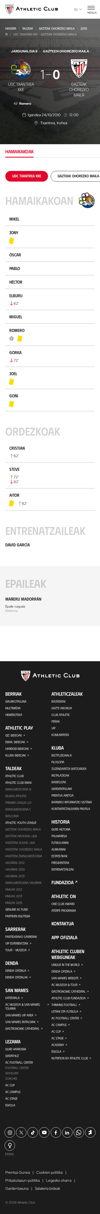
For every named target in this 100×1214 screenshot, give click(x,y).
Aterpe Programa (63, 910)
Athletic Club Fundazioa (68, 998)
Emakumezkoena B (18, 789)
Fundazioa (62, 882)
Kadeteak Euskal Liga (20, 842)
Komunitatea (60, 735)
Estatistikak (59, 856)
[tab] (26, 176)
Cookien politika (49, 1172)
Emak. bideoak (15, 742)
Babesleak (58, 782)
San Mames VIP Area (19, 1015)
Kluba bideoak (15, 755)
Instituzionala (61, 755)
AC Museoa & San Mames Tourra (22, 1006)
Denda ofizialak (16, 977)
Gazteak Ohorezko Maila (57, 28)
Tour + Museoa (16, 950)
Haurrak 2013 (15, 876)
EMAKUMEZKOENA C (18, 809)
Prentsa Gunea (17, 1172)
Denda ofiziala (15, 970)
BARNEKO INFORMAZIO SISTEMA (71, 802)
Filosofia (57, 762)
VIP (53, 728)
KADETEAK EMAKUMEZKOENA (23, 856)
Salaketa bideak (47, 1188)
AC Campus (13, 1092)
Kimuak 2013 (13, 896)
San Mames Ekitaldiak (20, 1022)
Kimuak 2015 (13, 902)
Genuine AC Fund (16, 909)
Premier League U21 (18, 802)
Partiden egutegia (17, 916)
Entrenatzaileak (62, 869)
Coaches (11, 1078)
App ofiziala (64, 937)
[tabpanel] (50, 399)
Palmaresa (59, 836)
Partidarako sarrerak (21, 936)
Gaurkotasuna (15, 701)
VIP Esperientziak (16, 943)
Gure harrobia (15, 1049)
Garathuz (12, 1056)
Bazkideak (58, 701)
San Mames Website (64, 978)
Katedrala (12, 998)
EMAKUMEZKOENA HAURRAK (23, 882)
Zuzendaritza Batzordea (68, 768)
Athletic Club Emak (18, 782)
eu (76, 9)
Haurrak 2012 (15, 862)
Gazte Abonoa (61, 708)
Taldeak (27, 28)
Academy (57, 1045)
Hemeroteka (13, 714)
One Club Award (63, 904)
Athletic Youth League (20, 822)
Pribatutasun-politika (22, 1180)
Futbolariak (60, 842)
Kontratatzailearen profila (70, 808)
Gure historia (60, 829)
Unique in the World (65, 964)
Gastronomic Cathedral (22, 1028)
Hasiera (10, 28)
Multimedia (13, 708)
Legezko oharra (58, 1180)
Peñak (55, 721)
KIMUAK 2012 (13, 889)
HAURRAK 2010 (15, 869)
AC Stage (11, 1098)
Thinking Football (64, 1005)
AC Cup (10, 1085)
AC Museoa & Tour (64, 984)
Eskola (10, 1105)
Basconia (12, 816)
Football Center (17, 1068)
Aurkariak (58, 849)
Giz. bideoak (13, 735)
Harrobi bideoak (17, 748)
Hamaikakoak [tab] (19, 151)
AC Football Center (19, 1062)
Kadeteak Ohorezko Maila (23, 849)
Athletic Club (14, 776)
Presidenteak (60, 862)
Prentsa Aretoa (62, 795)
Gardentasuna (61, 788)
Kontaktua (62, 923)
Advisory (11, 1073)
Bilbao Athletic (16, 796)
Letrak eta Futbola (64, 1011)
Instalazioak (60, 775)
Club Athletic (60, 714)
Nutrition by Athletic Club (69, 1058)
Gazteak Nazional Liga (21, 836)
